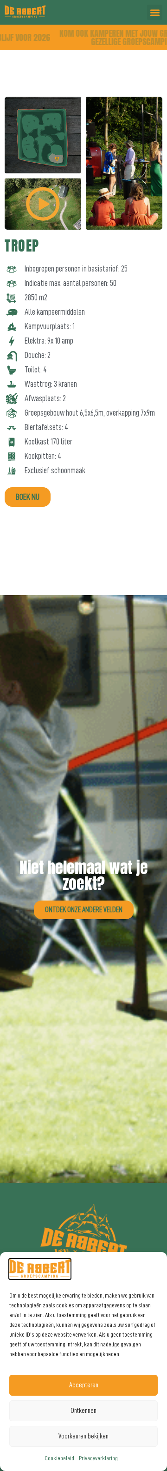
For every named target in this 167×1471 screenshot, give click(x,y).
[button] (154, 12)
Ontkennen (83, 1410)
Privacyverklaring (98, 1458)
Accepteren (83, 1385)
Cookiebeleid (59, 1458)
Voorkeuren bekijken (83, 1436)
